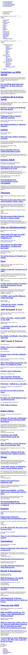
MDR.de (5, 69)
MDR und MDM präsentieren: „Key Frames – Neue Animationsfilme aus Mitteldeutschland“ (13, 614)
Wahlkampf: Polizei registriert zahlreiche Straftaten (11, 117)
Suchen (2, 17)
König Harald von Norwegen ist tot (12, 559)
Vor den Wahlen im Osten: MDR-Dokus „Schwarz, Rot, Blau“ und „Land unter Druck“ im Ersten (14, 639)
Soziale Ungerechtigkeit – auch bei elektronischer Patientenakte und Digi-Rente (13, 492)
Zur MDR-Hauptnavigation (8, 5)
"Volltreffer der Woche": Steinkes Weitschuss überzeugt (12, 305)
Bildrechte (5, 653)
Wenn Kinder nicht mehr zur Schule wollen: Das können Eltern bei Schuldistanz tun (13, 236)
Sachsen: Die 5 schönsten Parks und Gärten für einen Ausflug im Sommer (13, 452)
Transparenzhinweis (7, 652)
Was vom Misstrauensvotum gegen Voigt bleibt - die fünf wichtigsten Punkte (12, 85)
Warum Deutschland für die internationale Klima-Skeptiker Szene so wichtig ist (13, 503)
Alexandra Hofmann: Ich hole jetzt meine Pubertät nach (12, 566)
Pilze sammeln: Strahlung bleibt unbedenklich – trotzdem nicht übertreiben (11, 246)
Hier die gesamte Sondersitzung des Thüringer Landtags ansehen (12, 217)
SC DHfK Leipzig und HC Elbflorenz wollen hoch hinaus (13, 297)
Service (3, 646)
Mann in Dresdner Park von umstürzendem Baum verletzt (10, 150)
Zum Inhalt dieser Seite (8, 1)
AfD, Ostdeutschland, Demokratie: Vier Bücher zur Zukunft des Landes (14, 363)
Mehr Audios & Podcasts (9, 405)
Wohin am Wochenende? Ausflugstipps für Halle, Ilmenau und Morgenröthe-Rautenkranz (13, 419)
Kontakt (4, 648)
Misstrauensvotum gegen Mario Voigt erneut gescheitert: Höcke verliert (13, 200)
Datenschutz (5, 651)
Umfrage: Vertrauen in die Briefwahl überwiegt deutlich (13, 108)
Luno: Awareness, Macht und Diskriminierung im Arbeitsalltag (12, 377)
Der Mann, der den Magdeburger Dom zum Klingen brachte (14, 398)
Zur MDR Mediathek (7, 2)
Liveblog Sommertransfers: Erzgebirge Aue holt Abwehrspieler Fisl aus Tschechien (14, 285)
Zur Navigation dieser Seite (8, 3)
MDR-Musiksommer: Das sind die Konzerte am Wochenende (12, 579)
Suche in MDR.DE (4, 16)
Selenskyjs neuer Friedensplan (11, 371)
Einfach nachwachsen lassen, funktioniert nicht (10, 481)
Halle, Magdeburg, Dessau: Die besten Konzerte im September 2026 (13, 444)
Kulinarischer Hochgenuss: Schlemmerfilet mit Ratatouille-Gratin (13, 517)
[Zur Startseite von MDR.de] (3, 9)
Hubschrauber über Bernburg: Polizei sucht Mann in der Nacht (13, 167)
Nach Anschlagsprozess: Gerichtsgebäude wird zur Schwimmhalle (9, 181)
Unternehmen (4, 645)
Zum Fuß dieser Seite (7, 6)
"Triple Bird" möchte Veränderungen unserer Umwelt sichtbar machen (13, 467)
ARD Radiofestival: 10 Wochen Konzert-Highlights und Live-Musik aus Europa (14, 600)
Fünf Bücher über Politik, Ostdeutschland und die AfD (10, 436)
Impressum (5, 649)
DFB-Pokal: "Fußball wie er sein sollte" (14, 384)
